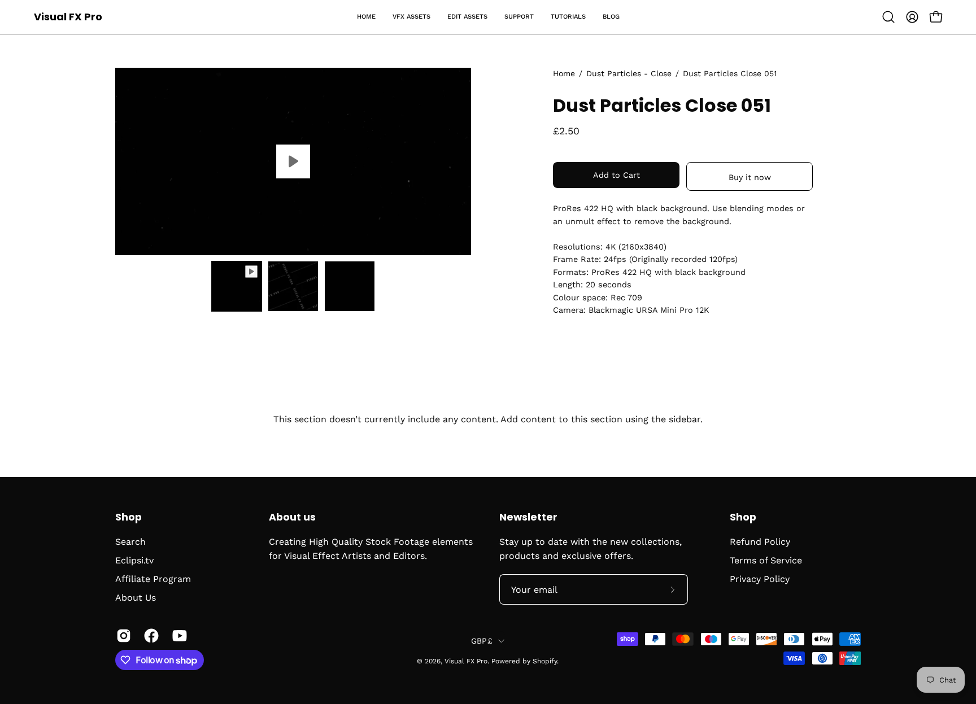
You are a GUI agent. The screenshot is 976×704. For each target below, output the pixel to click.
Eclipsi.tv (134, 560)
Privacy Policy (760, 579)
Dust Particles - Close (629, 73)
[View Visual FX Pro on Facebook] (149, 635)
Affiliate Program (153, 579)
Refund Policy (760, 541)
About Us (135, 597)
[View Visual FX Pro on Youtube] (177, 635)
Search (130, 541)
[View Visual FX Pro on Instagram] (121, 635)
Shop (128, 517)
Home (564, 73)
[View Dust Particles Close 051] (293, 161)
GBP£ (482, 640)
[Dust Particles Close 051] (236, 286)
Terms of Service (766, 560)
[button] (411, 17)
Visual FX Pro (68, 16)
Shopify (545, 661)
